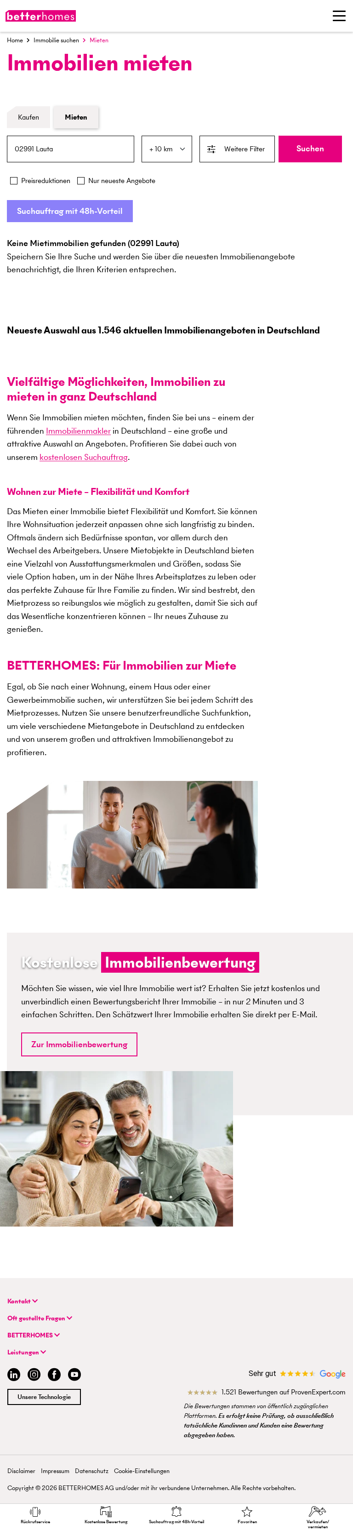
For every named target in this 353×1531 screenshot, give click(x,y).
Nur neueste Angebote (121, 180)
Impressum (55, 1471)
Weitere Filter (244, 149)
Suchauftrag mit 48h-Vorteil (70, 211)
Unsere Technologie (44, 1397)
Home (15, 40)
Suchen (310, 148)
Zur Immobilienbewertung (79, 1044)
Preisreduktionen (45, 180)
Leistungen (23, 1352)
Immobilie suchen (56, 40)
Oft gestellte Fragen (37, 1318)
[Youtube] (74, 1375)
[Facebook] (54, 1375)
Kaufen (28, 117)
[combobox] (70, 149)
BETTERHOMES (30, 1335)
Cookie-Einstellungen (142, 1471)
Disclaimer (21, 1471)
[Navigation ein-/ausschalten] (339, 15)
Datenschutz (91, 1471)
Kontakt (19, 1301)
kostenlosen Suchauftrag (84, 457)
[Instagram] (34, 1375)
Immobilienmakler (78, 430)
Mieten (76, 117)
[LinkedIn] (12, 1375)
